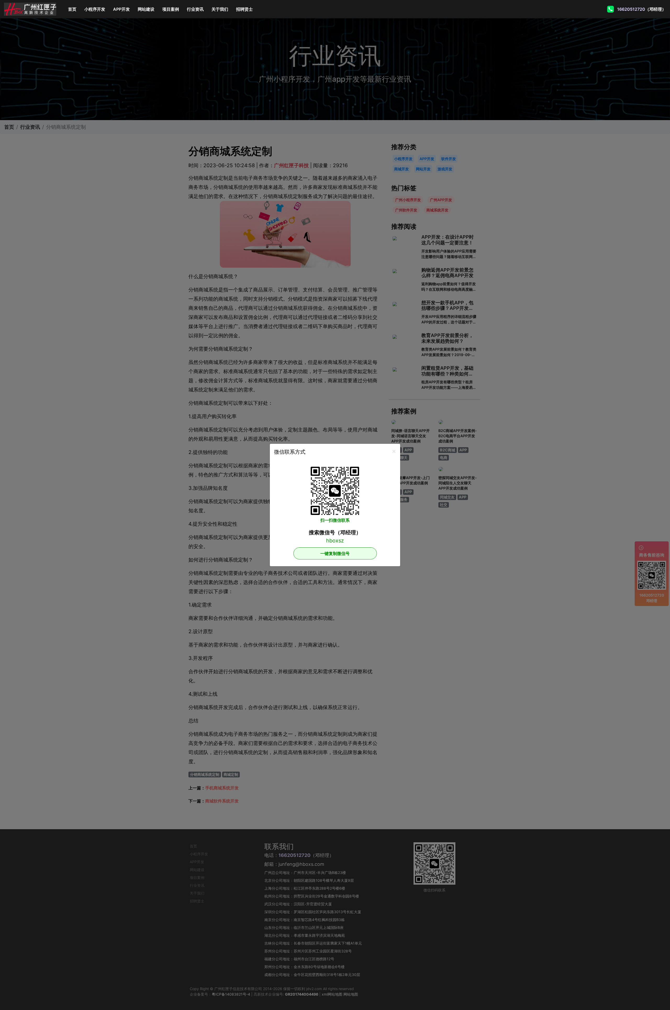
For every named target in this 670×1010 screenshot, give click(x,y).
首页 (74, 9)
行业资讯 (195, 9)
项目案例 (170, 9)
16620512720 (631, 9)
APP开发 (121, 9)
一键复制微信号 (335, 553)
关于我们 (219, 9)
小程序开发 (94, 9)
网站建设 (146, 9)
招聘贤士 (244, 9)
